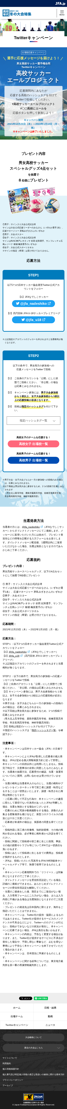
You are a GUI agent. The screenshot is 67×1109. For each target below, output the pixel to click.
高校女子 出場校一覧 (33, 444)
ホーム (16, 1007)
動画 (50, 1016)
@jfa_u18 (33, 320)
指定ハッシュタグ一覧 (33, 420)
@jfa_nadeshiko (33, 303)
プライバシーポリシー (13, 1080)
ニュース (50, 1025)
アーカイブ (8, 1085)
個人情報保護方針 (11, 1069)
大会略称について (33, 1037)
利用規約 (7, 1063)
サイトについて (10, 1058)
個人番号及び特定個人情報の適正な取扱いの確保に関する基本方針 (33, 1074)
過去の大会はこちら (33, 1048)
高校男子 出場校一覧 (33, 460)
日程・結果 (50, 1007)
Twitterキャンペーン (16, 1025)
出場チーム (17, 1016)
